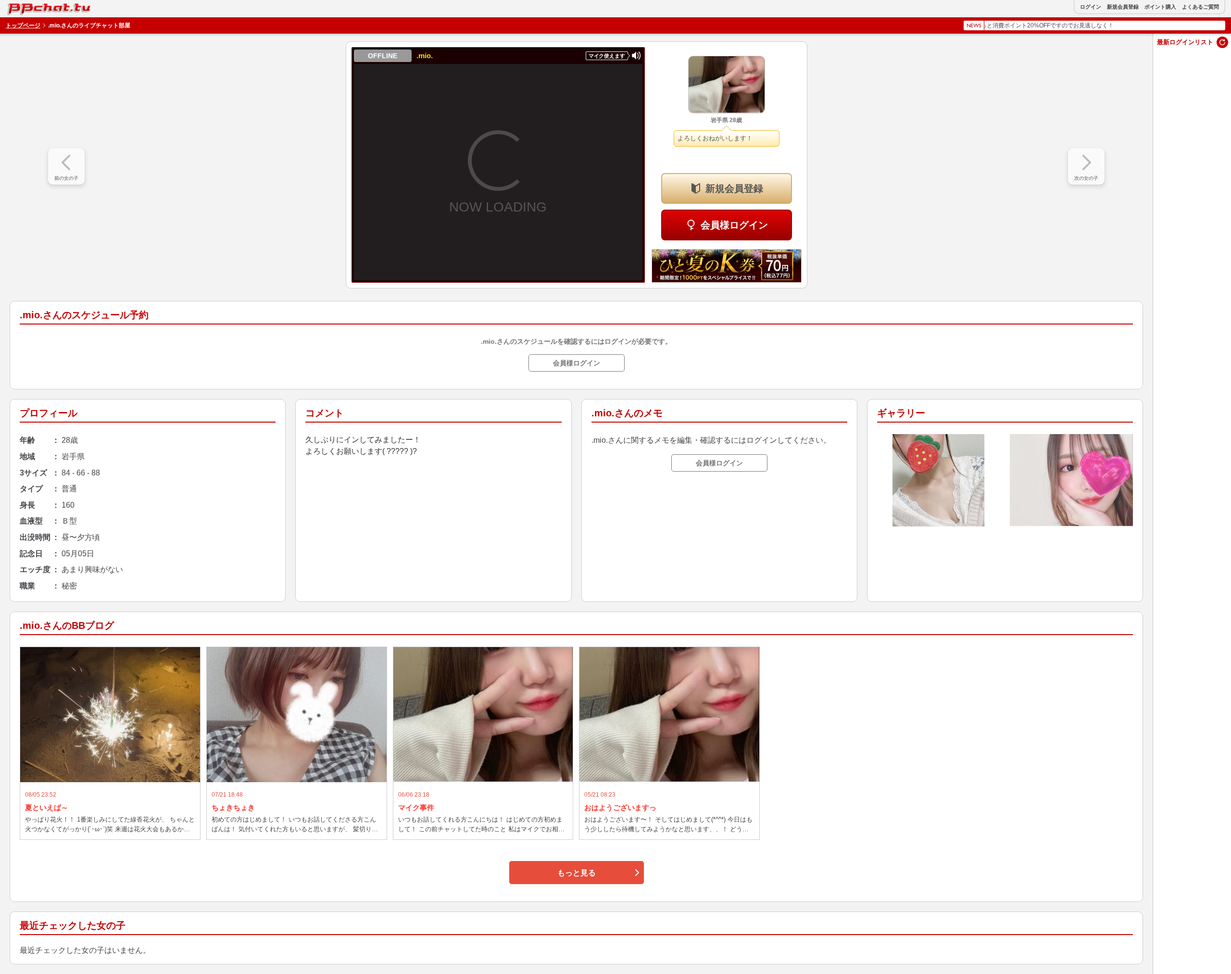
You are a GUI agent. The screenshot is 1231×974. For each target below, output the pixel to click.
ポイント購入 (1160, 7)
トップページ (23, 25)
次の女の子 (1086, 178)
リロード (1222, 42)
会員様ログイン (734, 225)
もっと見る (576, 873)
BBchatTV (28, 6)
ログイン (1090, 7)
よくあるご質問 (1200, 7)
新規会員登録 (1123, 7)
